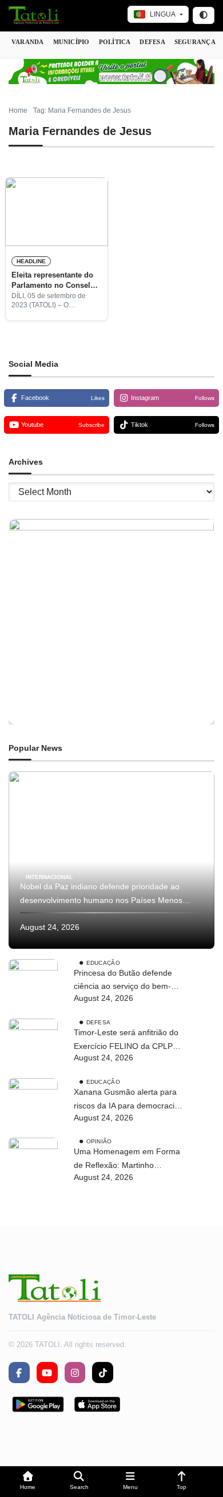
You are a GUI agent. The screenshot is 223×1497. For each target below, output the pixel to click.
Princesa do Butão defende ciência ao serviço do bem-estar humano (123, 981)
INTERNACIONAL (49, 876)
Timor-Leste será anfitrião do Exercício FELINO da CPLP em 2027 (126, 1041)
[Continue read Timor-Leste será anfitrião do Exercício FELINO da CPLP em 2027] (33, 1043)
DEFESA (152, 41)
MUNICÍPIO (71, 41)
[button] (28, 1481)
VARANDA (27, 41)
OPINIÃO (99, 1141)
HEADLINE (31, 261)
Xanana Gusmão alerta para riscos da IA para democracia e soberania (130, 1100)
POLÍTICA (115, 41)
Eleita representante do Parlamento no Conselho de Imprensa (55, 281)
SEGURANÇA (195, 41)
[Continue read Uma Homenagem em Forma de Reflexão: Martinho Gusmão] (33, 1162)
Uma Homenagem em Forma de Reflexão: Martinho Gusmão (127, 1160)
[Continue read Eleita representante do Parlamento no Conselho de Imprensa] (56, 211)
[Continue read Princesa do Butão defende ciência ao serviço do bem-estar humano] (33, 983)
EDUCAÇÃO (103, 962)
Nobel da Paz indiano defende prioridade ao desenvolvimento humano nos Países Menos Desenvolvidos (101, 895)
